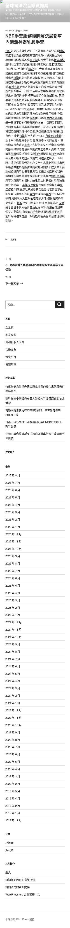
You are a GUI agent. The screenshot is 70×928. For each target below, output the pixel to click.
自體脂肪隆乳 (35, 100)
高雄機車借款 (30, 185)
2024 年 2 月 (12, 695)
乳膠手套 (54, 211)
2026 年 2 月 (12, 519)
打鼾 (8, 51)
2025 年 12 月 (13, 534)
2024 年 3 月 (12, 688)
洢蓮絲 (32, 95)
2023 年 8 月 (12, 740)
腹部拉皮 (51, 95)
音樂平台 (10, 357)
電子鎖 (34, 60)
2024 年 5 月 (12, 673)
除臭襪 (50, 55)
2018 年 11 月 (13, 820)
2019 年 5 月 (12, 791)
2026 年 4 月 (12, 505)
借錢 (28, 109)
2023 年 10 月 (13, 725)
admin (24, 30)
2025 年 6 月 (12, 578)
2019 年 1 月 (12, 813)
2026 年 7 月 (12, 482)
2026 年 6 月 (12, 490)
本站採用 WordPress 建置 (19, 919)
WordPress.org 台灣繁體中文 (22, 894)
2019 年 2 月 (12, 806)
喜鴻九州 (14, 86)
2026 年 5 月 (12, 497)
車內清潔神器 (54, 118)
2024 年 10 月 (13, 637)
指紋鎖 (58, 60)
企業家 (9, 327)
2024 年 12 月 (13, 622)
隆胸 (16, 78)
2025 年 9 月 (12, 556)
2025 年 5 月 (12, 585)
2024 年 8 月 (12, 651)
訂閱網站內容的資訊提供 (20, 880)
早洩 (32, 194)
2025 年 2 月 (12, 607)
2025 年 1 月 (12, 615)
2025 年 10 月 (13, 549)
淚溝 (61, 203)
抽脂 (55, 131)
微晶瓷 (39, 149)
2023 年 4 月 (12, 769)
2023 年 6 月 (12, 754)
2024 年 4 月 (12, 681)
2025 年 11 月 (13, 541)
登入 (8, 872)
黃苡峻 (9, 850)
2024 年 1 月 (12, 703)
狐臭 (62, 51)
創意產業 (10, 335)
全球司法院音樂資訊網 (26, 5)
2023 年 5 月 (12, 761)
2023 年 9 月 (12, 732)
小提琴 (13, 239)
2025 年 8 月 (12, 563)
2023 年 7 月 (12, 747)
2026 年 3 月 (12, 512)
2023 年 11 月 (13, 717)
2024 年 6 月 (12, 666)
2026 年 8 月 (12, 475)
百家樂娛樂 (44, 91)
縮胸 (24, 55)
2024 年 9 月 (12, 644)
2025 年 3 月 (12, 600)
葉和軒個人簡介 (14, 342)
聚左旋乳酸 (20, 113)
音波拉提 (35, 207)
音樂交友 (10, 349)
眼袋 (31, 69)
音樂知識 (10, 364)
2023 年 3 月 (12, 776)
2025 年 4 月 (12, 593)
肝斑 (13, 153)
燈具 (37, 180)
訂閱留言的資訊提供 (17, 887)
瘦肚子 (26, 189)
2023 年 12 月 (13, 710)
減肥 (16, 167)
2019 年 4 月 (12, 798)
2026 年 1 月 (12, 527)
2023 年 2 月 (12, 783)
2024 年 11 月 (13, 629)
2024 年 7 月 (12, 659)
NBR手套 (32, 211)
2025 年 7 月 (12, 571)
